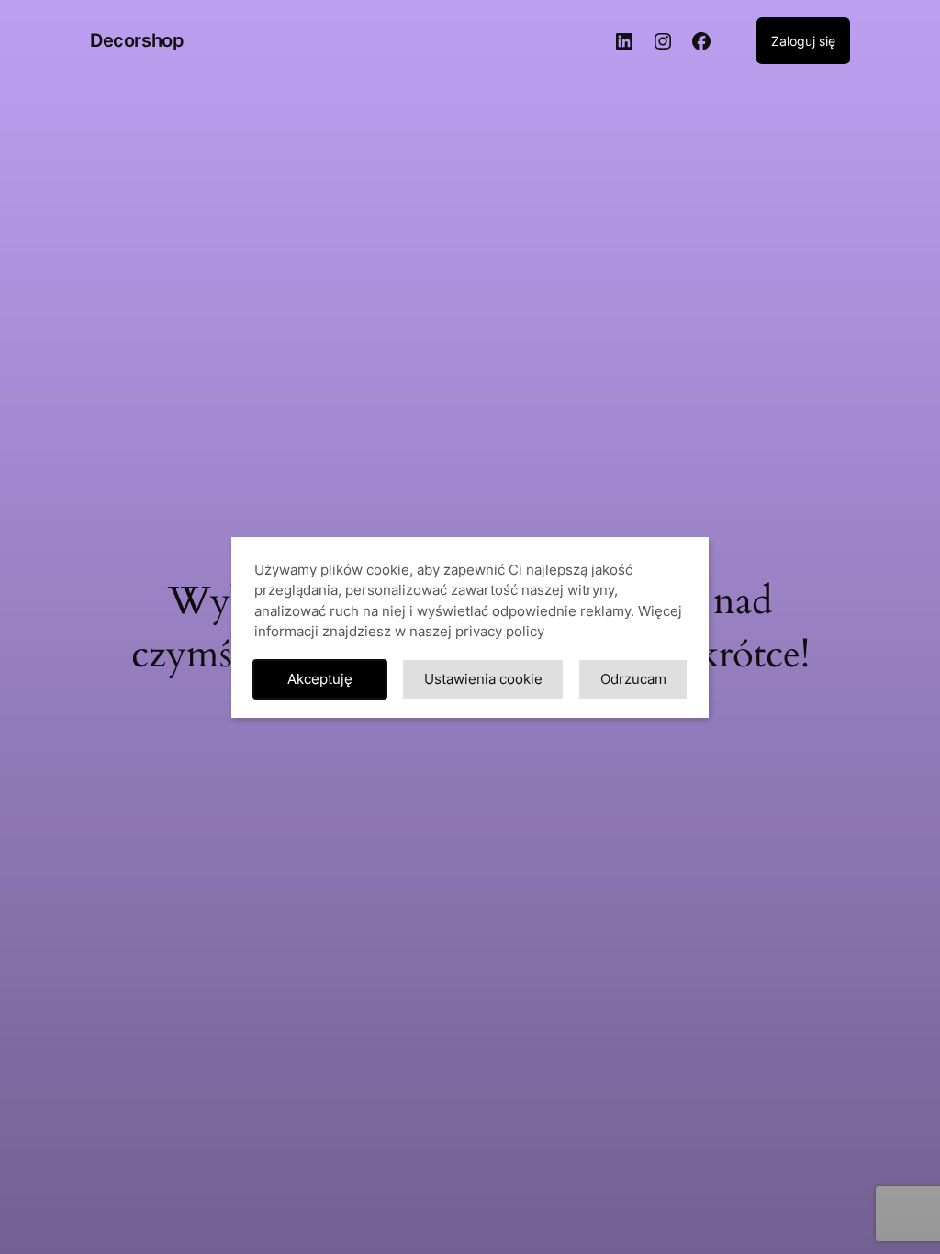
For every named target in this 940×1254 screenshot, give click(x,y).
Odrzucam (633, 679)
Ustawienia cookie (483, 679)
